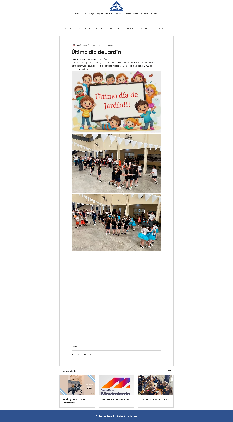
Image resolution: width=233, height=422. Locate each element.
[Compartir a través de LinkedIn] (84, 354)
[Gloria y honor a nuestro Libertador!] (77, 385)
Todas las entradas (69, 28)
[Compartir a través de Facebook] (73, 354)
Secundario (115, 28)
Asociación (145, 28)
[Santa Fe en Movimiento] (116, 385)
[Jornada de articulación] (155, 385)
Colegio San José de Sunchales (116, 416)
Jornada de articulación (155, 399)
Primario (100, 28)
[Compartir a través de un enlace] (90, 354)
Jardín (88, 28)
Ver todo (170, 371)
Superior (130, 28)
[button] (170, 28)
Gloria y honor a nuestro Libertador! (76, 401)
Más (158, 28)
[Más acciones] (159, 45)
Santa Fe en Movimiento (115, 399)
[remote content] (116, 296)
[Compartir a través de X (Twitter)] (79, 354)
